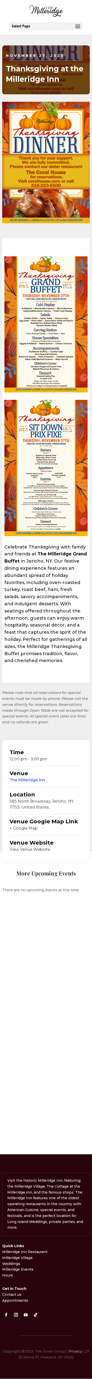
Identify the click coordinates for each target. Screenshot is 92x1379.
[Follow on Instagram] (16, 1315)
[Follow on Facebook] (6, 1315)
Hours (7, 1275)
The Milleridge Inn (27, 780)
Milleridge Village (17, 1258)
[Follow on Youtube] (26, 1315)
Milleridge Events (17, 1269)
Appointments (15, 1300)
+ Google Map (24, 828)
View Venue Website (30, 849)
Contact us (11, 1294)
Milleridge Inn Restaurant (25, 1252)
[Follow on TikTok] (35, 1315)
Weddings (11, 1263)
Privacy (75, 1351)
